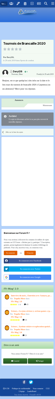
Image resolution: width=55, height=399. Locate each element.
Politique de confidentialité (21, 389)
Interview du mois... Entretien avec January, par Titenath (31, 295)
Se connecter (10, 253)
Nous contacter (38, 389)
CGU (48, 389)
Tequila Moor (19, 298)
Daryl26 (10, 57)
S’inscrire (30, 253)
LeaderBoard (31, 391)
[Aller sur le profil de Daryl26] (5, 73)
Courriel (16, 361)
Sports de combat (27, 60)
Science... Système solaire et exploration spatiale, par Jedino (31, 326)
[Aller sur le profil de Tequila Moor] (6, 296)
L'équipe (22, 391)
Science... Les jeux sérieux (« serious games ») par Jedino (31, 311)
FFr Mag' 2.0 (16, 301)
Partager (41, 361)
